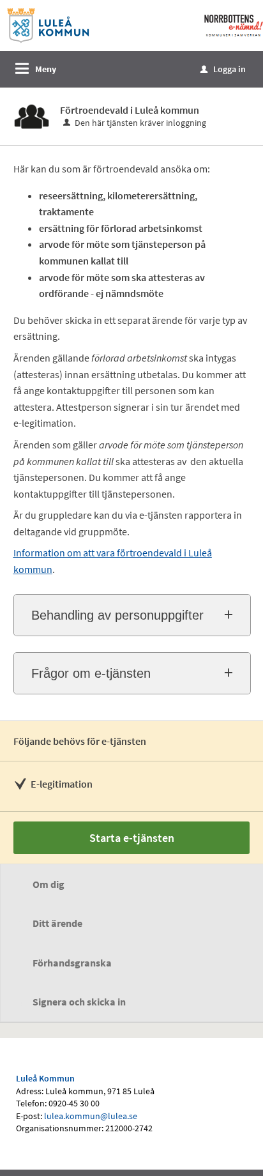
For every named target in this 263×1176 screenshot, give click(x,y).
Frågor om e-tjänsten (91, 673)
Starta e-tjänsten (131, 837)
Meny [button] (45, 69)
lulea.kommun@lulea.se (90, 1116)
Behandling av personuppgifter (117, 615)
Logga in (223, 69)
